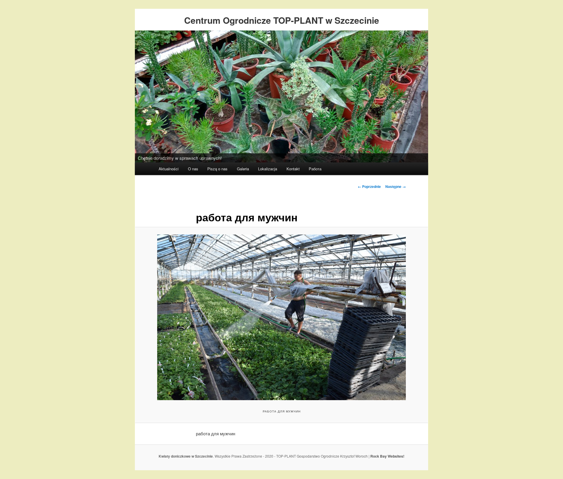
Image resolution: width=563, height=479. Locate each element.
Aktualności (169, 168)
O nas (193, 168)
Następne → (395, 186)
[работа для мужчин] (281, 317)
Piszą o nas (217, 168)
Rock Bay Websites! (387, 456)
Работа (315, 168)
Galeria (243, 168)
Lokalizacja (267, 168)
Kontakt (293, 168)
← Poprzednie (369, 186)
